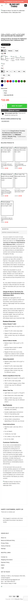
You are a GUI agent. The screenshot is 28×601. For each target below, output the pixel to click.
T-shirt (14, 33)
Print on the (4, 88)
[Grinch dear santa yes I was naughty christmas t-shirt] (7, 154)
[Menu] (2, 5)
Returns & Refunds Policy (8, 540)
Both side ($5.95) (8, 95)
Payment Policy (5, 562)
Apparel (8, 33)
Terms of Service (5, 546)
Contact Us (4, 557)
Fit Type (3, 47)
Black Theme (21, 33)
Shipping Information (7, 559)
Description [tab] (5, 229)
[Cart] (25, 5)
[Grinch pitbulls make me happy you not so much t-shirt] (7, 208)
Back (5, 93)
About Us (3, 537)
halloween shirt (5, 121)
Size (2, 68)
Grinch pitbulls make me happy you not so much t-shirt (7, 219)
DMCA (2, 565)
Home (2, 33)
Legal (2, 567)
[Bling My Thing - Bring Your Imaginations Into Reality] (14, 5)
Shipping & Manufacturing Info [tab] (10, 232)
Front (5, 90)
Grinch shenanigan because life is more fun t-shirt (20, 165)
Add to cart (17, 106)
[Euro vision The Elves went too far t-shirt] (21, 180)
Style (3, 53)
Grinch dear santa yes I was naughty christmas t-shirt (7, 165)
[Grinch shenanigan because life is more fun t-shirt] (21, 154)
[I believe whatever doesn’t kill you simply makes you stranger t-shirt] (7, 180)
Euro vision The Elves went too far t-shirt (20, 191)
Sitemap (3, 548)
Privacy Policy (5, 543)
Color (2, 78)
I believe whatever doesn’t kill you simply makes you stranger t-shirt (6, 192)
